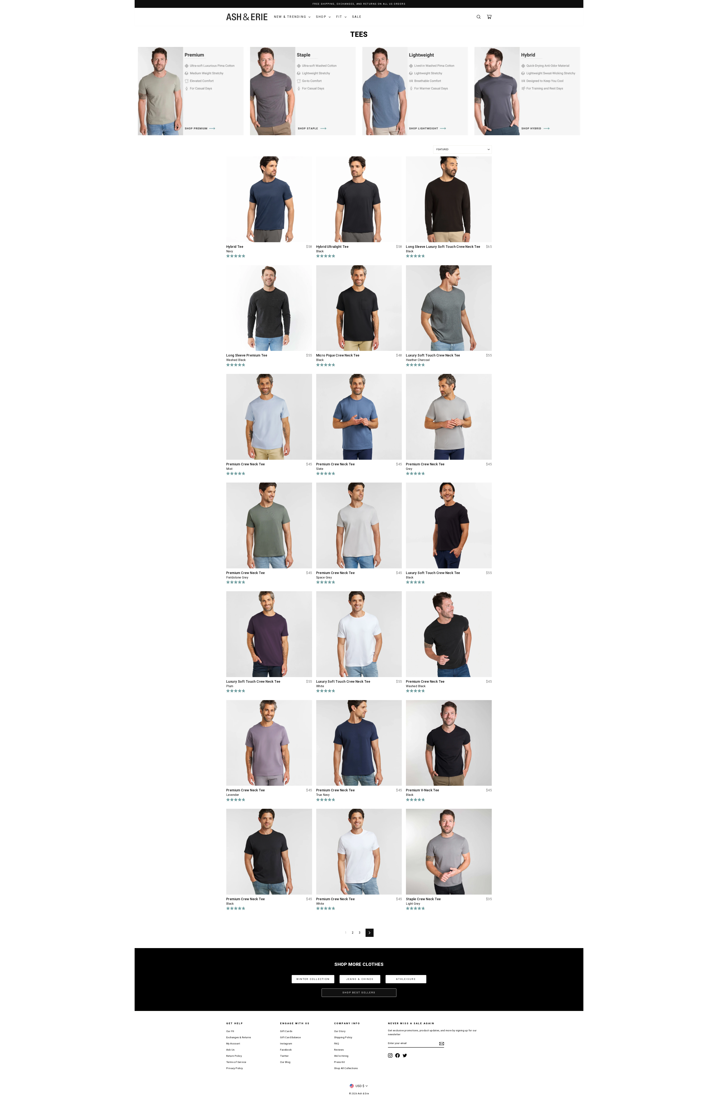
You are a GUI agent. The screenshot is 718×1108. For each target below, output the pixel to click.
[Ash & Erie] (246, 16)
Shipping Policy (343, 1037)
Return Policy (234, 1055)
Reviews (339, 1049)
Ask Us (230, 1049)
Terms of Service (236, 1061)
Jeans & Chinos (360, 979)
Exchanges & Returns (238, 1037)
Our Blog (285, 1061)
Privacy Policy (234, 1068)
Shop (322, 17)
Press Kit (339, 1061)
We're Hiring (341, 1055)
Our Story (340, 1031)
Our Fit (230, 1031)
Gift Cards (286, 1031)
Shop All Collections (346, 1068)
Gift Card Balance (290, 1037)
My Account (233, 1043)
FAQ (336, 1043)
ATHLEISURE (406, 979)
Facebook (286, 1049)
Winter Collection (313, 979)
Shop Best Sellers (359, 992)
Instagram (286, 1043)
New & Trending (291, 17)
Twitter (284, 1055)
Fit (340, 17)
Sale (357, 17)
